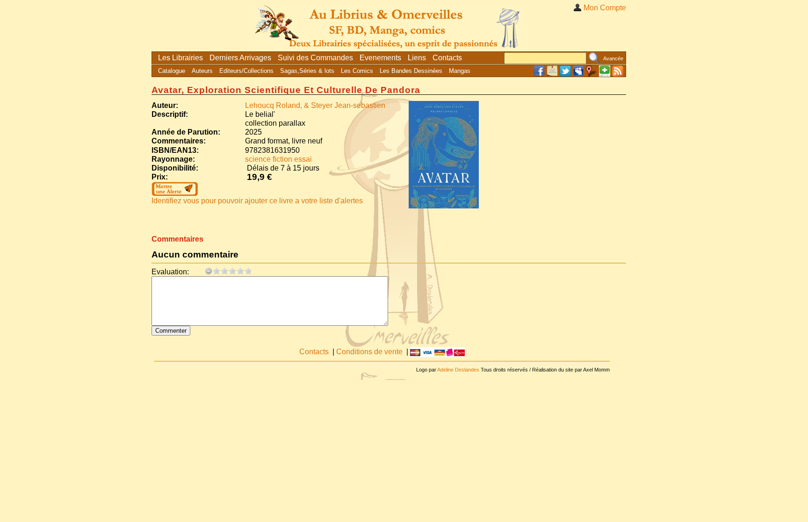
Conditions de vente (369, 352)
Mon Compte (605, 8)
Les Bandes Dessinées (411, 70)
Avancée (613, 58)
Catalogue (171, 70)
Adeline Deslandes (458, 369)
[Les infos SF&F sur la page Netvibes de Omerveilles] (604, 74)
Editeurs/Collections (246, 70)
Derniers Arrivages (240, 58)
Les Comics (357, 70)
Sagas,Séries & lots (307, 70)
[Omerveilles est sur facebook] (539, 74)
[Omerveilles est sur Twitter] (565, 74)
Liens (417, 58)
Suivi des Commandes (315, 58)
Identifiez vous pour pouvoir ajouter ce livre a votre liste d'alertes (257, 201)
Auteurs (202, 70)
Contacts (447, 58)
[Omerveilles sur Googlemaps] (591, 74)
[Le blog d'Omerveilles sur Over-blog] (552, 74)
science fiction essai (278, 159)
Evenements (380, 58)
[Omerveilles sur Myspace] (578, 74)
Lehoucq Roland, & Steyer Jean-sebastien (315, 105)
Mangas (459, 70)
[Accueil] (389, 25)
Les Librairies (180, 58)
